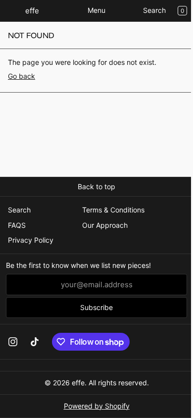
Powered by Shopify (97, 406)
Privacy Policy (30, 240)
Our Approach (105, 225)
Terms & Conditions (113, 210)
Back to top (96, 186)
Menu (96, 10)
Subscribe (96, 307)
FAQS (17, 225)
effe (78, 382)
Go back (21, 76)
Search (154, 10)
